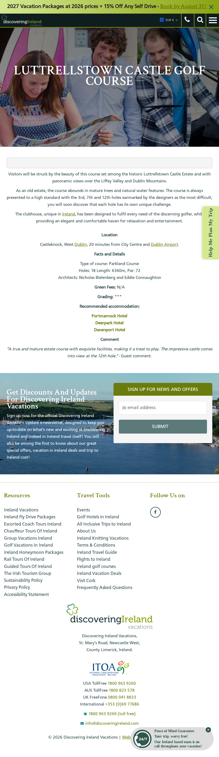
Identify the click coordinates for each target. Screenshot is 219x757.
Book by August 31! (183, 6)
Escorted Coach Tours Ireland (32, 524)
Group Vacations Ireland (28, 538)
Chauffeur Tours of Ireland (30, 531)
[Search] (200, 20)
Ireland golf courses (96, 566)
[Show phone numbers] (187, 20)
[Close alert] (211, 7)
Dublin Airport (164, 245)
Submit (160, 426)
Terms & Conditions (96, 545)
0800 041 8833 (122, 697)
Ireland (68, 214)
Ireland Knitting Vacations (102, 538)
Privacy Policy (17, 587)
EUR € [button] (170, 20)
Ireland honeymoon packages (33, 552)
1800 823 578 (122, 690)
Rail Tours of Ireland (24, 559)
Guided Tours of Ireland (28, 566)
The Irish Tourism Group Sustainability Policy (27, 577)
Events (83, 510)
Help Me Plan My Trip (210, 232)
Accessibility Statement (26, 594)
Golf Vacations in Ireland (28, 545)
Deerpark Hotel (109, 323)
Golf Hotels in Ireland (98, 517)
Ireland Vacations (21, 510)
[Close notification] (208, 729)
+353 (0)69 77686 (122, 704)
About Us (86, 531)
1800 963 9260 (122, 684)
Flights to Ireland (93, 559)
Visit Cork (86, 581)
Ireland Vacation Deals (99, 573)
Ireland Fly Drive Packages (29, 517)
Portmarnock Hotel (109, 316)
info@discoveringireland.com (112, 724)
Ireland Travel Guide (97, 552)
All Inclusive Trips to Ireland (104, 524)
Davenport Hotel (109, 330)
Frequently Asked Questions (104, 588)
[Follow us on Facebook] (155, 512)
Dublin (81, 245)
